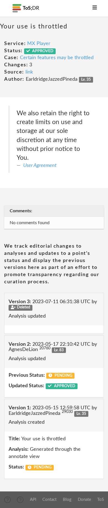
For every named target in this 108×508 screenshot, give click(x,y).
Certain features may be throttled (57, 57)
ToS (100, 499)
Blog (67, 499)
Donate (84, 499)
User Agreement (39, 165)
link (29, 72)
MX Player (38, 43)
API (33, 499)
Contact (49, 499)
